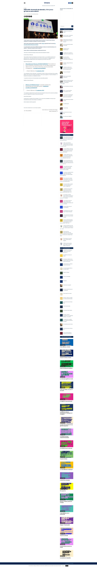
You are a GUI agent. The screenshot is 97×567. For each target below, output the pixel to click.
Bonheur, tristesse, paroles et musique (66, 502)
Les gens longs (65, 107)
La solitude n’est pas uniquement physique (64, 437)
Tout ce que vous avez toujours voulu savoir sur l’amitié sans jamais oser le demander (68, 95)
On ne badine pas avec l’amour (68, 324)
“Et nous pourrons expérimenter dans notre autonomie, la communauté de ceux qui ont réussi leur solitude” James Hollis (66, 233)
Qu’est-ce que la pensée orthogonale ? (67, 77)
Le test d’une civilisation (65, 480)
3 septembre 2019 (40, 71)
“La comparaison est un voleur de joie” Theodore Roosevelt (68, 211)
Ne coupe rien (63, 490)
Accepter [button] (67, 565)
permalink (39, 107)
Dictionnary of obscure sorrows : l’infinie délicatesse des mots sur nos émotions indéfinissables (66, 82)
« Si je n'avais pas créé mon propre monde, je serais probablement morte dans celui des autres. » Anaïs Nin (66, 202)
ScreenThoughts (63, 355)
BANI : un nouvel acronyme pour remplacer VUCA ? (67, 91)
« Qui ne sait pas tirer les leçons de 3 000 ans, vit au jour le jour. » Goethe (68, 216)
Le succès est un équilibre (65, 558)
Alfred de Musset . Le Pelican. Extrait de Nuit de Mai (67, 264)
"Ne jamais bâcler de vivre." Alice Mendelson (67, 207)
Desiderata (65, 280)
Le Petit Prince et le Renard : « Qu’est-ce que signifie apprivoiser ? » (67, 251)
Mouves (43, 43)
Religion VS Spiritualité (65, 525)
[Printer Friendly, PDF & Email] (26, 19)
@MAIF (40, 64)
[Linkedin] (28, 16)
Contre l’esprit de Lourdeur (67, 293)
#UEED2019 (45, 64)
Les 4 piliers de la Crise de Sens (67, 113)
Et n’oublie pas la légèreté (67, 116)
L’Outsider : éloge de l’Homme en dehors (68, 63)
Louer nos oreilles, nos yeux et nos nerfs (66, 390)
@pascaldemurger (29, 64)
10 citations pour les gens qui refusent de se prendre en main (68, 53)
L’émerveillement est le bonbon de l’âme (68, 100)
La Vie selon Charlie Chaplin (67, 310)
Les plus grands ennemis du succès (66, 547)
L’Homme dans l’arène (66, 306)
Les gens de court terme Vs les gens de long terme (66, 425)
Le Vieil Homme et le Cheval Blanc (67, 302)
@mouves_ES (36, 64)
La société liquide (66, 103)
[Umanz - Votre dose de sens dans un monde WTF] (47, 3)
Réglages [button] (63, 565)
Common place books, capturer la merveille (68, 45)
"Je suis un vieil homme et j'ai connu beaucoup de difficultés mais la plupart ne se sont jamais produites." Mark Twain (66, 221)
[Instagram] (29, 16)
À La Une (25, 8)
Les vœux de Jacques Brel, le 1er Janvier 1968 (67, 269)
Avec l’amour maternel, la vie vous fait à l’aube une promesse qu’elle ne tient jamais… (68, 260)
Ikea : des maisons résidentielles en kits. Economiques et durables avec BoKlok (66, 59)
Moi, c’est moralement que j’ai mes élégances (67, 290)
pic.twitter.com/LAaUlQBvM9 (39, 68)
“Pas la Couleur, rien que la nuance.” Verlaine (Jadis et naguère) (67, 239)
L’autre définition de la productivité (64, 514)
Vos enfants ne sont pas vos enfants (67, 255)
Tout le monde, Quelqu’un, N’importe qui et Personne (67, 333)
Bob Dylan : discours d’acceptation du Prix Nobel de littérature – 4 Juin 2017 (68, 315)
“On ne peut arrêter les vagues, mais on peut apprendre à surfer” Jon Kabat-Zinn (68, 185)
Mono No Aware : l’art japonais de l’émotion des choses (68, 36)
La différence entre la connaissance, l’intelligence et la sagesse (66, 413)
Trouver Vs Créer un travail (65, 357)
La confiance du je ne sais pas (66, 448)
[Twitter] (26, 16)
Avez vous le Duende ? (66, 71)
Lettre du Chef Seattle (66, 276)
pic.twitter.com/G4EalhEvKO (31, 87)
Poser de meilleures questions (66, 368)
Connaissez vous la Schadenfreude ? (66, 49)
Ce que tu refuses (63, 458)
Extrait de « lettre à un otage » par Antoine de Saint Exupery (68, 298)
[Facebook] (24, 16)
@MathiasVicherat (35, 84)
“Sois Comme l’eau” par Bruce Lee (67, 329)
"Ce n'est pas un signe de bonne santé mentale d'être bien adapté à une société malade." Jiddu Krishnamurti (66, 174)
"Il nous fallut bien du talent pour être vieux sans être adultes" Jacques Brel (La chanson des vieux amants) (66, 168)
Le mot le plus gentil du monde (66, 378)
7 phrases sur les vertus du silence (67, 32)
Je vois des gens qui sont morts (68, 86)
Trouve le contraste (64, 535)
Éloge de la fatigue (66, 272)
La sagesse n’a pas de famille (66, 401)
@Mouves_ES (28, 84)
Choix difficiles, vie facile (65, 347)
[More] (31, 16)
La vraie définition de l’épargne (66, 469)
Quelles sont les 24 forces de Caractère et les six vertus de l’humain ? (67, 40)
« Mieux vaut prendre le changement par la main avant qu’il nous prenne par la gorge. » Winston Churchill (66, 144)
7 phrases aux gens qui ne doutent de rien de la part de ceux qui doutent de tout (67, 68)
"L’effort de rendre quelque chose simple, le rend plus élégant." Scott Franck (67, 244)
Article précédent (28, 110)
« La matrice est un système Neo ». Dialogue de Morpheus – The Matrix (68, 320)
